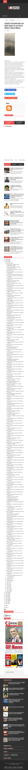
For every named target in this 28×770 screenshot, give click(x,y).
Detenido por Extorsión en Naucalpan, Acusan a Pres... (14, 451)
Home (6, 767)
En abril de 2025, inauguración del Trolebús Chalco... (13, 296)
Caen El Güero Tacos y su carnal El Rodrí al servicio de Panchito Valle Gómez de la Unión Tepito (16, 739)
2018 (6, 599)
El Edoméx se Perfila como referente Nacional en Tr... (14, 369)
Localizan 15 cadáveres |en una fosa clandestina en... (13, 428)
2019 (6, 597)
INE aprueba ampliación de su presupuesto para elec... (12, 347)
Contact (14, 767)
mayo (8, 585)
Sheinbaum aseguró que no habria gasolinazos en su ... (13, 438)
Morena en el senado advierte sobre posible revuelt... (13, 284)
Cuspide (13, 763)
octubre (8, 579)
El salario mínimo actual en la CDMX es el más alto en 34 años (16, 683)
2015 (6, 603)
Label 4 (7, 616)
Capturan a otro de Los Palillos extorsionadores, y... (12, 340)
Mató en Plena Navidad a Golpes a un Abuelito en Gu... (14, 537)
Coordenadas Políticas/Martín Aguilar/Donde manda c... (12, 500)
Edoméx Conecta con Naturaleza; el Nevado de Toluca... (13, 539)
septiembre (9, 580)
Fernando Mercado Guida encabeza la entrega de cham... (14, 404)
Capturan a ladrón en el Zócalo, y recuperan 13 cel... (13, 475)
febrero (8, 589)
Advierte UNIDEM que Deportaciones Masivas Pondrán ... (14, 394)
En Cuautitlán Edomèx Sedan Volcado (14, 274)
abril (7, 587)
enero (8, 591)
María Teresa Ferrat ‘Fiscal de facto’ (16, 707)
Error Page (20, 767)
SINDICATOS (14, 755)
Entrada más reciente (8, 160)
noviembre (9, 577)
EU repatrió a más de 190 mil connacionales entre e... (12, 497)
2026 (6, 259)
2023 (6, 592)
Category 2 (6, 607)
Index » (5, 613)
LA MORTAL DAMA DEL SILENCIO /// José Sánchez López (16, 694)
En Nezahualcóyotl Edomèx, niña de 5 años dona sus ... (14, 270)
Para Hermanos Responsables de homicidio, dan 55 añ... (13, 382)
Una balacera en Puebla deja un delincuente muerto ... (12, 281)
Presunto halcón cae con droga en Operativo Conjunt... (13, 379)
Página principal (10, 672)
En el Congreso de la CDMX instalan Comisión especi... (13, 507)
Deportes (6, 755)
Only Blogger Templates (14, 764)
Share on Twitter (11, 93)
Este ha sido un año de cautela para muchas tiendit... (13, 483)
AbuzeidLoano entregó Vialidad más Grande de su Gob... (13, 443)
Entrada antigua (22, 160)
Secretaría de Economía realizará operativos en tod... (13, 411)
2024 (6, 261)
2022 (6, 593)
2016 (6, 602)
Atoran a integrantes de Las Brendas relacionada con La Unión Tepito (16, 689)
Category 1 (6, 605)
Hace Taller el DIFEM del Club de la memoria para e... (13, 455)
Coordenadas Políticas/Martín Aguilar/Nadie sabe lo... (12, 360)
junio (8, 584)
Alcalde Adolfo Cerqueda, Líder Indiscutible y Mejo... (12, 265)
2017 (6, 600)
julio (7, 583)
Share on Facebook (12, 89)
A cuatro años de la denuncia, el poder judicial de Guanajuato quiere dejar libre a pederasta (16, 732)
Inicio (16, 160)
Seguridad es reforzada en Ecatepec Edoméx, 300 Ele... (13, 389)
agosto (8, 581)
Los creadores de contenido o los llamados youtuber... (13, 414)
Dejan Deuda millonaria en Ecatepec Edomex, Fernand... (13, 384)
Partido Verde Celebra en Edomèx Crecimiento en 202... (13, 268)
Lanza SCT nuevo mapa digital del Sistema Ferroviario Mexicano (16, 713)
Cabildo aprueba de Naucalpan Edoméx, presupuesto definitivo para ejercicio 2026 (15, 719)
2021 (6, 595)
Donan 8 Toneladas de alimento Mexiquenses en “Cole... (12, 514)
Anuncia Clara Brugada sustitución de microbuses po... (14, 576)
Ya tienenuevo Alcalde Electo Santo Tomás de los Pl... (13, 318)
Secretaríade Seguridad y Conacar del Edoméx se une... (14, 527)
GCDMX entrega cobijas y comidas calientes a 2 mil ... (13, 291)
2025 (6, 260)
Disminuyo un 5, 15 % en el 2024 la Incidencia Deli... (13, 328)
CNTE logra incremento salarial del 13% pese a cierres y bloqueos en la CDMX (16, 725)
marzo (8, 588)
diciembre (9, 263)
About (10, 767)
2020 (6, 596)
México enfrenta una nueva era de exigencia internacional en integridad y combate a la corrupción (15, 701)
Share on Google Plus (12, 97)
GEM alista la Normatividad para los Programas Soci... (13, 316)
